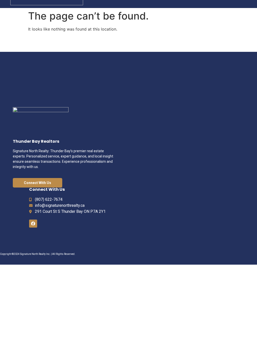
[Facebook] (33, 224)
